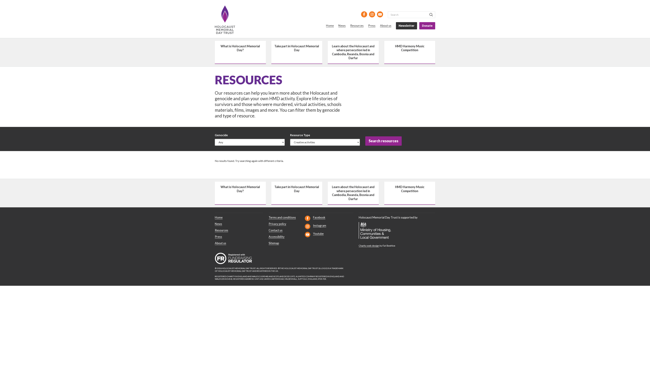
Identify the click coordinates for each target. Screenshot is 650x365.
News (342, 25)
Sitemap (274, 243)
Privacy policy (277, 224)
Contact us (276, 230)
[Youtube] (380, 14)
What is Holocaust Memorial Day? (240, 48)
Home (330, 25)
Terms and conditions (282, 217)
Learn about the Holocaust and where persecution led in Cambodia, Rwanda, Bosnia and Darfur (353, 52)
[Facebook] (364, 14)
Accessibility (277, 236)
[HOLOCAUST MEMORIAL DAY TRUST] (229, 19)
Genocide (221, 135)
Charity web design (369, 245)
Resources (357, 25)
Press (371, 25)
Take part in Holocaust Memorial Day (296, 48)
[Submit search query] (431, 14)
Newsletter (406, 25)
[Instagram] (372, 14)
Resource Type (300, 135)
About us (385, 25)
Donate (427, 25)
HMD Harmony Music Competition (409, 48)
